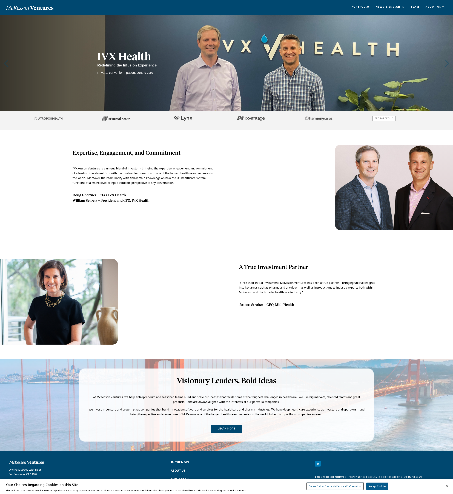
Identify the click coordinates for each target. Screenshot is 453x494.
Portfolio (360, 6)
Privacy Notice (356, 477)
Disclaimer (374, 477)
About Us (433, 6)
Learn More (226, 428)
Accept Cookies (377, 486)
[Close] (447, 486)
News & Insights (390, 6)
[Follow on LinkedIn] (318, 464)
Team (415, 6)
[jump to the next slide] (446, 63)
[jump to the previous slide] (6, 63)
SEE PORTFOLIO (384, 118)
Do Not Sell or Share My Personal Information (335, 486)
